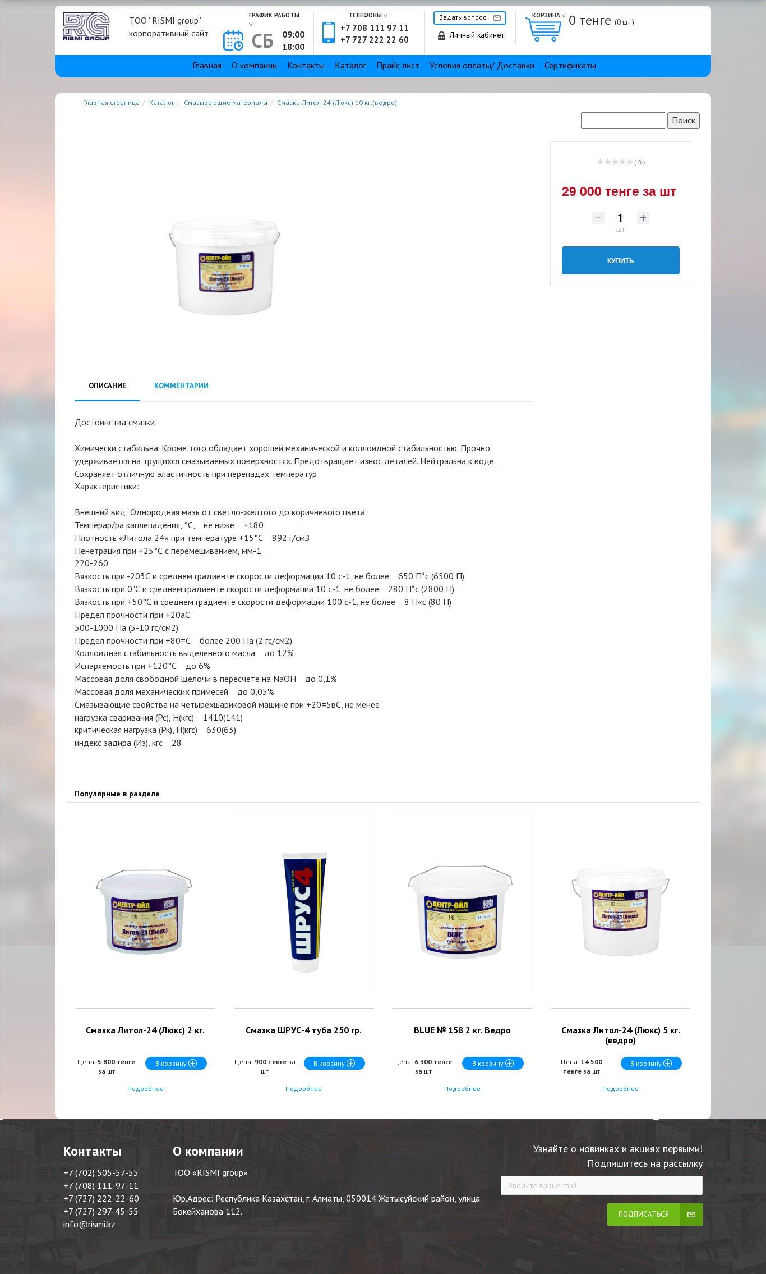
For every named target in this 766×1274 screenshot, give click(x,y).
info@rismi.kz (89, 1224)
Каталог (350, 65)
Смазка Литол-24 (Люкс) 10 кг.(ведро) (337, 102)
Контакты (306, 65)
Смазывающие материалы (225, 102)
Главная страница (111, 102)
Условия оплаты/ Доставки (482, 65)
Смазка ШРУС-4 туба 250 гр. (304, 1029)
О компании (254, 65)
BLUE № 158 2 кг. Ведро (462, 1029)
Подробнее (145, 1088)
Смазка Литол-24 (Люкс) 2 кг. (145, 1029)
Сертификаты (570, 65)
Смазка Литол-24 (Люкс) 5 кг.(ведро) (620, 1035)
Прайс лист (397, 65)
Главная (207, 65)
